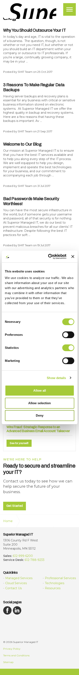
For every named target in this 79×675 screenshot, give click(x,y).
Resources (52, 588)
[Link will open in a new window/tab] (7, 610)
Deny (39, 415)
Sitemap (8, 662)
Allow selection (39, 403)
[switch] (68, 334)
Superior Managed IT (29, 11)
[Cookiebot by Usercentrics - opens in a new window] (49, 256)
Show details (56, 378)
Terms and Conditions (16, 655)
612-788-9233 (34, 560)
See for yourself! (19, 443)
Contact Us (13, 588)
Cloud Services (16, 583)
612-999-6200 (23, 556)
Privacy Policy (11, 648)
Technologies (54, 583)
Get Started (14, 505)
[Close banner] (72, 256)
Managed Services (18, 578)
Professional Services (60, 578)
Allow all (39, 390)
